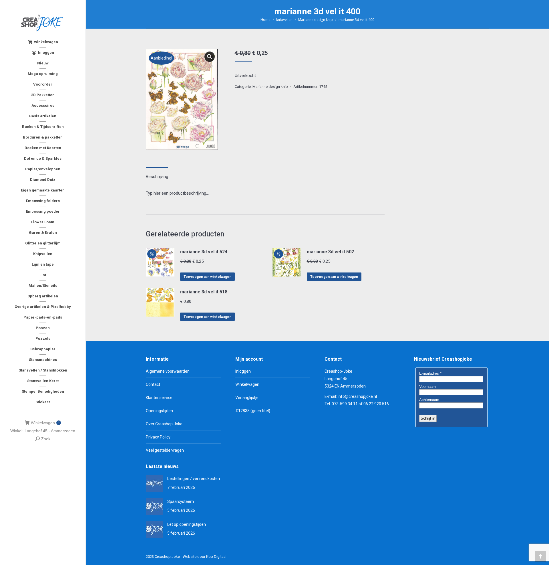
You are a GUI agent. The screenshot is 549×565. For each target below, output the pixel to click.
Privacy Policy (158, 437)
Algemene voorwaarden (168, 371)
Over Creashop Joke (164, 424)
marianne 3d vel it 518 (203, 292)
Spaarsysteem (180, 501)
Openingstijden (159, 410)
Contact (153, 384)
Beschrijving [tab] (157, 176)
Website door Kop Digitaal (204, 556)
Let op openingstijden (186, 524)
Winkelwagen (45, 422)
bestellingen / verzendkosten (193, 478)
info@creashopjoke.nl (357, 396)
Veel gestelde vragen (165, 450)
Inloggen (243, 371)
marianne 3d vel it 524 (203, 251)
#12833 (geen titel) (252, 410)
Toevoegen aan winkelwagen (207, 277)
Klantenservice (159, 397)
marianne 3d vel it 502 (330, 251)
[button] (209, 57)
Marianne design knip (270, 86)
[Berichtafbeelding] (154, 483)
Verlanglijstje (246, 397)
